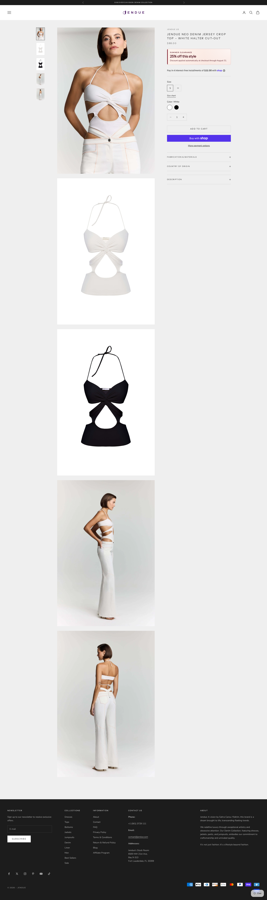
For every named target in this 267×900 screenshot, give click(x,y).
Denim (68, 842)
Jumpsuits (69, 837)
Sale (67, 863)
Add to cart (199, 128)
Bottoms (69, 827)
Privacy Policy (99, 832)
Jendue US (173, 29)
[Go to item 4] (40, 79)
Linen (67, 847)
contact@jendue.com (138, 836)
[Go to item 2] (40, 49)
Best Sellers (70, 857)
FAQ (95, 827)
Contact (96, 822)
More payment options (199, 145)
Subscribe (19, 839)
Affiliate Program (101, 852)
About (96, 816)
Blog (95, 847)
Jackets (68, 832)
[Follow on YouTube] (41, 873)
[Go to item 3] (40, 64)
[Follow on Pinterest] (33, 873)
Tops (67, 822)
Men (67, 852)
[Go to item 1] (40, 34)
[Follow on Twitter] (17, 873)
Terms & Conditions (102, 837)
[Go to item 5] (40, 94)
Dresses (68, 816)
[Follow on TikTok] (49, 873)
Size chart (171, 95)
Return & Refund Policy (104, 842)
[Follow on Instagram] (25, 873)
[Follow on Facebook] (9, 873)
